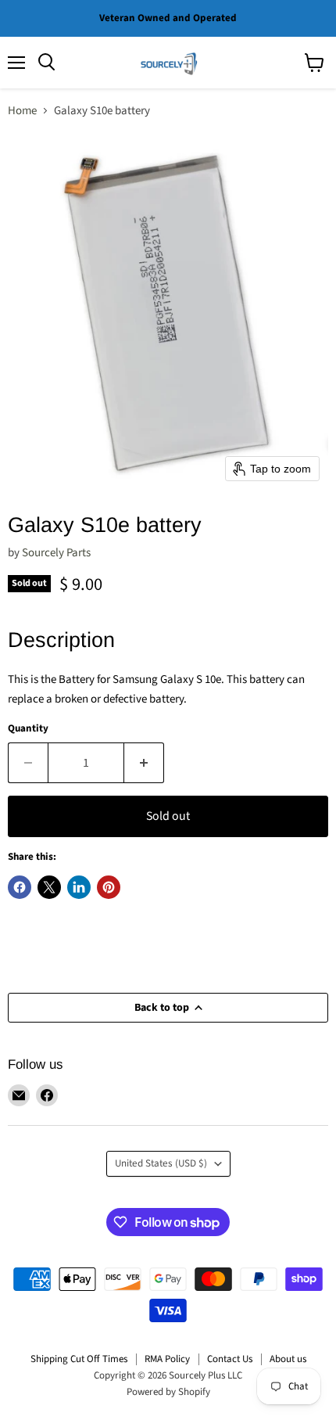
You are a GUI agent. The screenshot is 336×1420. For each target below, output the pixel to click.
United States (161, 1163)
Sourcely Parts (56, 553)
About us (288, 1359)
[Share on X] (49, 887)
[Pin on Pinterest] (108, 887)
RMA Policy (167, 1359)
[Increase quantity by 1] (144, 762)
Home (22, 110)
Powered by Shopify (168, 1392)
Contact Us (229, 1359)
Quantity (28, 729)
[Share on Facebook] (19, 887)
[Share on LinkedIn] (79, 887)
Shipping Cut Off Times (78, 1359)
